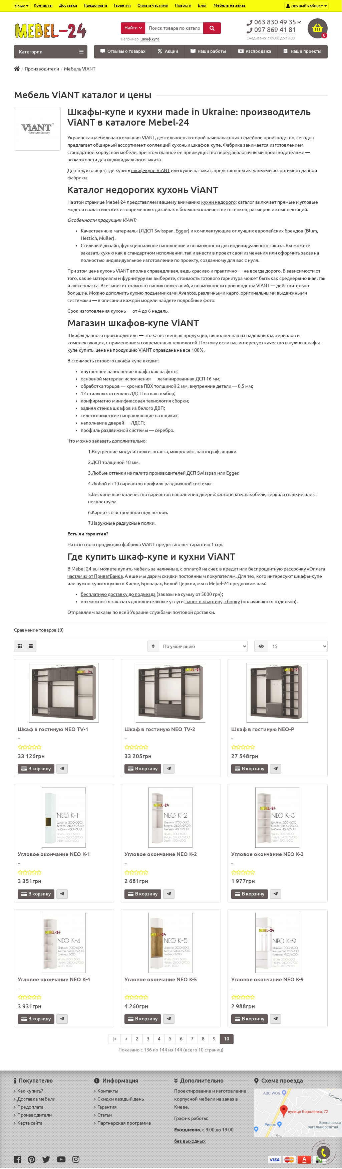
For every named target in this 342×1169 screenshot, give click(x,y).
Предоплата (95, 5)
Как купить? (30, 1091)
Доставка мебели (36, 1099)
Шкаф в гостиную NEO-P (262, 729)
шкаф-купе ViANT (150, 170)
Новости (183, 5)
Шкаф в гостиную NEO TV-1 (53, 729)
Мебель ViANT (79, 68)
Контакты (43, 5)
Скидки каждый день (120, 1099)
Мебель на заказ (230, 5)
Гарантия (122, 5)
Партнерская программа (124, 1123)
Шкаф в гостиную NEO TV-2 (159, 729)
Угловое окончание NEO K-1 (54, 854)
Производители (42, 68)
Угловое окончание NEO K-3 (267, 854)
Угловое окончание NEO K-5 (160, 979)
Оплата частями (152, 5)
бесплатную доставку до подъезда (118, 594)
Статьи (104, 1115)
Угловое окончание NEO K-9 (267, 979)
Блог (202, 5)
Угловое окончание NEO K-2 (160, 854)
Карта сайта (29, 1123)
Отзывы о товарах (126, 51)
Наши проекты (306, 51)
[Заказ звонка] (323, 1152)
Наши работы (212, 51)
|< (114, 1038)
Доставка (68, 5)
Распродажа (258, 51)
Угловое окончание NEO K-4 (54, 979)
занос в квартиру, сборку (212, 601)
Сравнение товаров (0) (39, 630)
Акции (171, 51)
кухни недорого (218, 202)
